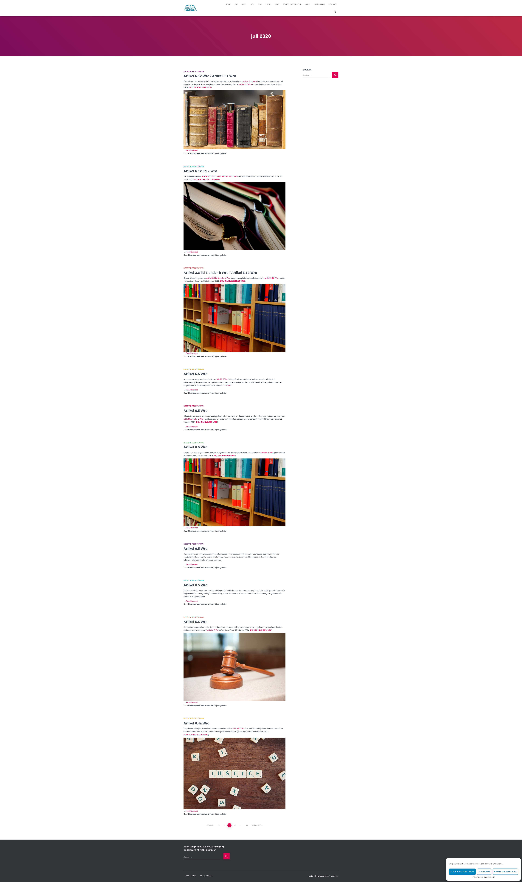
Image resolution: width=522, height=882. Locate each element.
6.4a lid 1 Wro (239, 728)
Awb (236, 5)
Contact (332, 5)
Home (228, 5)
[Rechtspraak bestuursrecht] (190, 8)
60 (247, 825)
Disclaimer (191, 876)
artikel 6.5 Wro (266, 452)
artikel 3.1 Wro (245, 84)
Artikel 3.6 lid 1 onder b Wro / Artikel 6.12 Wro (220, 273)
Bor (252, 5)
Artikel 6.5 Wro (195, 374)
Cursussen (319, 5)
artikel (228, 385)
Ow (243, 5)
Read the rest (192, 150)
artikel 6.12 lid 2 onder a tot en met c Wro (220, 176)
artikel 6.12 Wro (250, 81)
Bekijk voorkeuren (505, 871)
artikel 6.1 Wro (221, 379)
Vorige (210, 825)
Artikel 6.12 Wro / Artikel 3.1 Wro (210, 76)
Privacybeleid (478, 877)
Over (307, 5)
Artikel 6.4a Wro (196, 723)
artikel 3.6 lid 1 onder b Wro (218, 278)
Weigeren (484, 871)
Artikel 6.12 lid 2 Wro (200, 171)
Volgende (256, 825)
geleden (221, 153)
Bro (260, 5)
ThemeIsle (333, 876)
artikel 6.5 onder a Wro (193, 419)
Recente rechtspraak (194, 72)
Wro (277, 5)
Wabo (268, 5)
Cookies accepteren (462, 871)
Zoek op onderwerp (292, 5)
